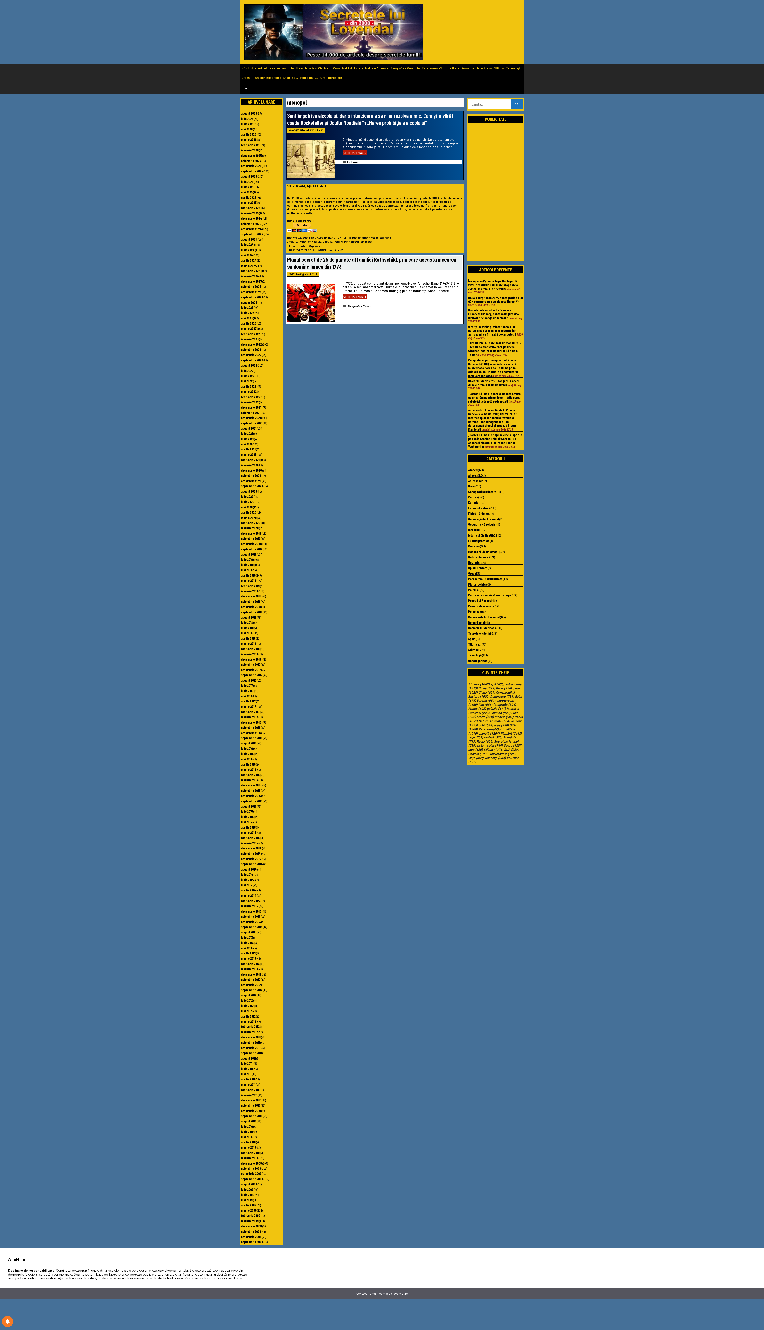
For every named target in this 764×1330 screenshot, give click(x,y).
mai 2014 (246, 885)
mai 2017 (246, 696)
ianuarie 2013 (249, 969)
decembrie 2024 (251, 218)
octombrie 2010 (251, 1111)
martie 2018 (248, 643)
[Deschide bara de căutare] (246, 88)
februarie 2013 (250, 964)
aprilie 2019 (248, 575)
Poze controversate (267, 77)
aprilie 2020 (248, 512)
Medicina (306, 77)
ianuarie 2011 (249, 1095)
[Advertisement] (495, 196)
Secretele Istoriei (479, 633)
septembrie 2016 (251, 738)
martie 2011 (248, 1084)
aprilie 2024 (249, 260)
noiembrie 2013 (250, 916)
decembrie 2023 (251, 281)
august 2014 (249, 869)
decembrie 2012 (251, 974)
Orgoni (246, 77)
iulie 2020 (247, 496)
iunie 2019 (247, 565)
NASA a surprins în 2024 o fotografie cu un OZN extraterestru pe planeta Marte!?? (495, 299)
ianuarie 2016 (249, 780)
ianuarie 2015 (249, 843)
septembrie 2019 (251, 549)
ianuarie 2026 (250, 150)
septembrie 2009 (252, 1179)
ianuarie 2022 (250, 402)
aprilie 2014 (248, 890)
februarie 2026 (250, 145)
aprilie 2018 (248, 638)
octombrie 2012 (251, 985)
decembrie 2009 (251, 1163)
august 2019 (248, 554)
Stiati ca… (290, 77)
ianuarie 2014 (249, 906)
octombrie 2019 (251, 544)
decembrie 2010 (251, 1100)
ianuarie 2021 (249, 465)
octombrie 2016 (251, 733)
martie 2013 (248, 958)
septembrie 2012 (251, 990)
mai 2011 (246, 1074)
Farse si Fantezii (479, 508)
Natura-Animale (376, 68)
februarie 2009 (250, 1215)
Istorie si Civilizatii (318, 68)
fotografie (504, 704)
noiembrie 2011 (250, 1042)
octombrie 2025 (251, 166)
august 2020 (249, 491)
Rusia (485, 741)
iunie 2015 (247, 817)
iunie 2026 (247, 124)
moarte (504, 717)
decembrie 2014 (251, 848)
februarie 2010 (250, 1153)
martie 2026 (249, 139)
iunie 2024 (248, 250)
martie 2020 (249, 518)
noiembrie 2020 (251, 475)
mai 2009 (247, 1200)
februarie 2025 (250, 208)
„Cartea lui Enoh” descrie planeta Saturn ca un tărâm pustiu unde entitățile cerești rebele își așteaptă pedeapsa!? (495, 397)
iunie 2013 (247, 943)
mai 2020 (247, 507)
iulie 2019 (247, 559)
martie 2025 (249, 202)
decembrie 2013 (251, 911)
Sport (471, 639)
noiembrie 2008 (251, 1231)
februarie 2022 (250, 397)
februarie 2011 (250, 1090)
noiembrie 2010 (250, 1105)
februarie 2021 (250, 460)
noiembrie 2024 (251, 224)
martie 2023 (249, 328)
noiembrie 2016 (250, 727)
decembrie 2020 (251, 470)
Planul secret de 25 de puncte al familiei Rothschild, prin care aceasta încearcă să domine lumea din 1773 (371, 263)
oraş (501, 725)
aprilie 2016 (248, 764)
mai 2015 (246, 822)
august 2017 (248, 680)
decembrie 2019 (251, 533)
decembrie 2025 (251, 155)
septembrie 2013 (251, 927)
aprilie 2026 (248, 134)
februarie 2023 (250, 334)
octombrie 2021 (251, 418)
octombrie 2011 (250, 1048)
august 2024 (249, 239)
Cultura (320, 77)
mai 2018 (246, 633)
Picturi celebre (478, 584)
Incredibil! (334, 77)
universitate (503, 754)
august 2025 (249, 176)
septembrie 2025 (252, 171)
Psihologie (475, 611)
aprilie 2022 (248, 386)
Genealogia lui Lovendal (483, 519)
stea (475, 749)
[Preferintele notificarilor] (7, 1321)
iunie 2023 (247, 313)
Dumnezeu (502, 696)
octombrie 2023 (251, 292)
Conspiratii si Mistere (348, 68)
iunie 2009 (247, 1195)
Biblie (486, 688)
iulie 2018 (247, 622)
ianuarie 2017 (249, 717)
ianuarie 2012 (249, 1032)
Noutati (473, 562)
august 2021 (248, 428)
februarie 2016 (250, 775)
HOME (245, 68)
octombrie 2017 (251, 670)
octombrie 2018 (251, 607)
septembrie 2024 (252, 234)
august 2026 (249, 113)
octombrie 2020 (251, 481)
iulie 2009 (247, 1189)
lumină (501, 713)
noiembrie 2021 (250, 412)
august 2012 (248, 995)
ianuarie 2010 (249, 1158)
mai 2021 (246, 444)
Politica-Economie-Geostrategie (489, 595)
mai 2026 (247, 129)
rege (475, 737)
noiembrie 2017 (250, 664)
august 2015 (248, 806)
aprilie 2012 (248, 1016)
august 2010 (248, 1121)
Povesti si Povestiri (481, 600)
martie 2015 (248, 832)
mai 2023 (247, 318)
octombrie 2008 (251, 1237)
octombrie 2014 (251, 859)
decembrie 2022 (251, 344)
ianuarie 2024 (250, 276)
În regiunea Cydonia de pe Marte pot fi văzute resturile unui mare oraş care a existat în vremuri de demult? (493, 285)
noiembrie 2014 (251, 853)
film (485, 704)
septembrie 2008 (252, 1242)
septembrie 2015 (251, 801)
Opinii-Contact (477, 568)
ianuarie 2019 (249, 591)
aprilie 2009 (248, 1205)
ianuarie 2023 (250, 339)
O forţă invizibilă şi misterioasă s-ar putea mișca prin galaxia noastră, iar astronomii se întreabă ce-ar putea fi (492, 330)
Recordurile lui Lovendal (484, 617)
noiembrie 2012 (250, 979)
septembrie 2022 (252, 360)
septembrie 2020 (252, 486)
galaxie (496, 708)
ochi (485, 725)
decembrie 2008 (251, 1226)
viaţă (476, 758)
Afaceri (256, 68)
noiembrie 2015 (250, 790)
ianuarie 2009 (250, 1221)
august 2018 (248, 617)
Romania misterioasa (476, 68)
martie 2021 (248, 454)
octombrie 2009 (251, 1173)
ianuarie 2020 (250, 528)
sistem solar (490, 745)
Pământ (511, 733)
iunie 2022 (247, 376)
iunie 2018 (247, 628)
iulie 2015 (247, 811)
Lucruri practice (478, 541)
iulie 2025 (247, 182)
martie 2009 (249, 1210)
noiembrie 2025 (251, 160)
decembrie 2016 (251, 722)
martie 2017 (248, 706)
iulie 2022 (247, 371)
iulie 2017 (247, 685)
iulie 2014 (247, 874)
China (486, 692)
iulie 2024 (247, 244)
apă (497, 684)
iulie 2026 (247, 119)
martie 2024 (249, 266)
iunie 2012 (247, 1006)
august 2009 (249, 1184)
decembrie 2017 (251, 659)
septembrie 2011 (251, 1053)
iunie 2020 (247, 502)
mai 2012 (246, 1011)
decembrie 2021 (251, 407)
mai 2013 (246, 948)
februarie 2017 (250, 712)
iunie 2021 (247, 439)
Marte (485, 717)
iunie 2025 (247, 187)
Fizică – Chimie (478, 513)
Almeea (269, 68)
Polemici (473, 590)
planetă (489, 733)
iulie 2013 (247, 937)
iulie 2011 (246, 1063)
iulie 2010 (247, 1126)
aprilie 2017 (248, 701)
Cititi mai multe (354, 153)
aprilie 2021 (248, 449)
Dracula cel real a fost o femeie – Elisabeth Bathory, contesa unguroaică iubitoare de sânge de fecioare (493, 314)
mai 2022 (247, 381)
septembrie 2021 (251, 423)
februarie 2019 (250, 586)
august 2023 (249, 302)
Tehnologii (513, 68)
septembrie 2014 (252, 864)
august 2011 (248, 1058)
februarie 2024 (251, 271)
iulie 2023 (247, 307)
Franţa (477, 708)
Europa (486, 700)
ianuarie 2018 (249, 654)
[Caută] (517, 104)
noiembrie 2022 (251, 349)
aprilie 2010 (248, 1142)
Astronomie (285, 68)
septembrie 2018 (251, 612)
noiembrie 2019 (250, 538)
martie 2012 (248, 1021)
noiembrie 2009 (251, 1168)
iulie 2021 (247, 433)
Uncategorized (477, 661)
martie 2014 (248, 895)
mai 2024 (247, 255)
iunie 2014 (247, 879)
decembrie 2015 (251, 785)
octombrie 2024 (251, 229)
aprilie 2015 (248, 827)
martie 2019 (248, 580)
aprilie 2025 (248, 197)
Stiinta (499, 68)
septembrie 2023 (252, 297)
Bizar (299, 68)
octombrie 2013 (251, 922)
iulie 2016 (247, 748)
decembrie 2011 (251, 1037)
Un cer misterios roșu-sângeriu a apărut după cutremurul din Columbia (494, 383)
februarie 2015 (250, 838)
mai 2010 (246, 1137)
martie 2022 (249, 391)
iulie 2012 (247, 1000)
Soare (513, 745)
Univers (478, 754)
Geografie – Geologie (405, 68)
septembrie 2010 (251, 1116)
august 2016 (248, 743)
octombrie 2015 (251, 796)
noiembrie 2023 (251, 286)
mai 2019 (246, 570)
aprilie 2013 (248, 953)
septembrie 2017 (251, 675)
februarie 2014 (250, 901)
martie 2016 (248, 769)
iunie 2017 (247, 691)
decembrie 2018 (251, 596)
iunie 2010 (247, 1131)
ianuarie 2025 (250, 213)
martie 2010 (248, 1147)
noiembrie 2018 (250, 601)
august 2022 (249, 365)
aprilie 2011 (248, 1079)
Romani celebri (478, 622)
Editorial (352, 162)
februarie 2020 (250, 523)
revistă (493, 737)
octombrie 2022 (251, 355)
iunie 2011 (247, 1069)
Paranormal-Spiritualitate (440, 68)
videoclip (495, 758)
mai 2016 (246, 759)
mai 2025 (247, 192)
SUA (512, 749)
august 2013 (248, 932)
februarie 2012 (250, 1026)
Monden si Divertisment (483, 552)
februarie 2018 (250, 649)
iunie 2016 (247, 754)
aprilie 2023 (248, 323)
